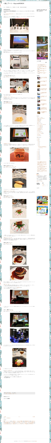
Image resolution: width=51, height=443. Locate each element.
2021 (38, 151)
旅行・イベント (7, 421)
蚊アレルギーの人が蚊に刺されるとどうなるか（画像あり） (43, 78)
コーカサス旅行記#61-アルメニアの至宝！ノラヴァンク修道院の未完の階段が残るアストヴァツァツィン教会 (43, 108)
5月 (38, 144)
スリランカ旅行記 (12, 423)
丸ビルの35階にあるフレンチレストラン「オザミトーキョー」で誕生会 (41, 72)
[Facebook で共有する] (14, 392)
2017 (38, 155)
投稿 (43, 184)
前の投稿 (34, 416)
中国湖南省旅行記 (31, 423)
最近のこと (15, 422)
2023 (38, 139)
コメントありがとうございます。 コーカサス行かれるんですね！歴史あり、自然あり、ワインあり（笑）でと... (42, 167)
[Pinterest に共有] (15, 392)
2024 (38, 138)
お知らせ (33, 421)
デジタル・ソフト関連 (40, 133)
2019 (38, 153)
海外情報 (7, 422)
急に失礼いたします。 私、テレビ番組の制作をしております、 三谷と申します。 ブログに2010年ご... (41, 164)
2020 (38, 152)
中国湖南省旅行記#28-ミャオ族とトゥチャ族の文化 (43, 100)
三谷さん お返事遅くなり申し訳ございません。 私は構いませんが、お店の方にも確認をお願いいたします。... (41, 162)
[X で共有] (13, 392)
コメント (44, 185)
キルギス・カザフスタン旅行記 (29, 422)
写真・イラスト (21, 422)
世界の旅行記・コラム (9, 7)
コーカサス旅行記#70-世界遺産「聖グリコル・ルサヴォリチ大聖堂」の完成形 (41, 67)
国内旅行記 (27, 421)
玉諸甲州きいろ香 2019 (9, 102)
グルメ (11, 422)
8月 (38, 143)
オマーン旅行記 (39, 131)
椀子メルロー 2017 (8, 243)
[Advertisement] (10, 384)
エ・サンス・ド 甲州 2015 (9, 310)
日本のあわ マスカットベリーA (10, 76)
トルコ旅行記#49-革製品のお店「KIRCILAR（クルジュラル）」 (43, 93)
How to (38, 134)
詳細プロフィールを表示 (39, 181)
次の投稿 (5, 416)
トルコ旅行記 (25, 423)
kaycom (38, 174)
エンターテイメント (39, 132)
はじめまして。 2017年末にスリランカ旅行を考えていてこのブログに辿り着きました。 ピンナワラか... (42, 171)
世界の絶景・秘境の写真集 (23, 7)
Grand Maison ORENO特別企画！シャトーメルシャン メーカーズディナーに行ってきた (42, 147)
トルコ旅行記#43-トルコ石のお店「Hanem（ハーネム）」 (43, 97)
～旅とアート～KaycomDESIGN (13, 3)
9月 (38, 142)
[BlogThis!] (13, 392)
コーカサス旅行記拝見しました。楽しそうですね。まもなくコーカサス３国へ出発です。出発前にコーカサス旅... (42, 169)
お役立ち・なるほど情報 (17, 421)
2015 (38, 157)
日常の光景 (38, 135)
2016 (38, 156)
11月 (38, 141)
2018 (38, 154)
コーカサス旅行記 (6, 423)
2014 (38, 158)
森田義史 (18, 287)
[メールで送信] (12, 392)
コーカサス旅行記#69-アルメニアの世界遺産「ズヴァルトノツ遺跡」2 (41, 68)
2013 (38, 159)
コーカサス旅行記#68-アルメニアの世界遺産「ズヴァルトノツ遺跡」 (41, 70)
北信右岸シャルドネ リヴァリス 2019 (11, 166)
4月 (38, 145)
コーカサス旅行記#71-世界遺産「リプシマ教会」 (43, 81)
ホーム (4, 7)
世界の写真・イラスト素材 (16, 7)
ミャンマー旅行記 (19, 423)
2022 (38, 140)
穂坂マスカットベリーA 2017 (10, 196)
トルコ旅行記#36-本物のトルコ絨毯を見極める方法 (43, 85)
